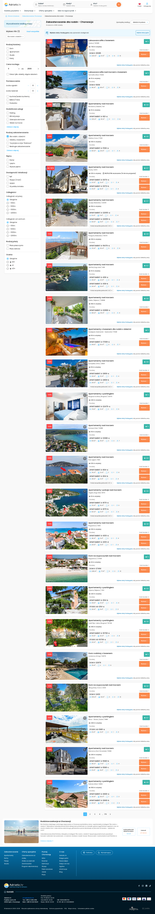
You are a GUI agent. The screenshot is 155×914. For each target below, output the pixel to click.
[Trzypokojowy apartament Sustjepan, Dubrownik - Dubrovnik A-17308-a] (67, 342)
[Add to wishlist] (85, 42)
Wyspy (44, 866)
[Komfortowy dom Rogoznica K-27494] (67, 568)
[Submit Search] (118, 4)
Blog (61, 872)
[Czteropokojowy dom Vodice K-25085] (67, 53)
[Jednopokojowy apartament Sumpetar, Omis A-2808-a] (67, 373)
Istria (43, 858)
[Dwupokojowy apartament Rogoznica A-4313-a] (67, 535)
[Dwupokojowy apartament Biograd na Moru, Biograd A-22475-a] (67, 406)
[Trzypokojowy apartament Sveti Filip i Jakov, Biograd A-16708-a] (67, 633)
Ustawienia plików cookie (86, 908)
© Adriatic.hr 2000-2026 (12, 908)
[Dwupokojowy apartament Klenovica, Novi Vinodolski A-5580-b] (67, 761)
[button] (46, 4)
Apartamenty (8, 855)
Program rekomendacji (30, 866)
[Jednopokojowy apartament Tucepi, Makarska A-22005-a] (67, 212)
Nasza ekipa (63, 861)
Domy (6, 858)
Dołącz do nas (64, 864)
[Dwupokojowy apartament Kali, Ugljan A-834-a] (67, 470)
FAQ (65, 908)
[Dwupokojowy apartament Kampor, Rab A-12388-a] (67, 438)
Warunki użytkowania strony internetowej (34, 908)
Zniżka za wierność (28, 861)
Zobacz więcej (12, 127)
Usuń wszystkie (33, 31)
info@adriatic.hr (28, 898)
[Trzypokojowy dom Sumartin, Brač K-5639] (67, 85)
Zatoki (44, 872)
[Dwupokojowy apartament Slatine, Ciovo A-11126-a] (67, 148)
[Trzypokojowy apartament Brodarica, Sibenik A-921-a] (67, 116)
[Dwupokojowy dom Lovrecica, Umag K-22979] (67, 666)
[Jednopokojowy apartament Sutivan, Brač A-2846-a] (67, 794)
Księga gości (63, 858)
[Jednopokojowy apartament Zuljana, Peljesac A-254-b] (67, 600)
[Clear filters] (23, 36)
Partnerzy (89, 853)
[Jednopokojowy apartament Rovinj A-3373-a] (67, 180)
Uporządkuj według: (123, 22)
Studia (6, 864)
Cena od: (143, 832)
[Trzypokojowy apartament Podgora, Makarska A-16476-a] (67, 245)
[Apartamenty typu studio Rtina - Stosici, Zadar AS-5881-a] (67, 729)
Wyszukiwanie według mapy (19, 23)
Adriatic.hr (63, 855)
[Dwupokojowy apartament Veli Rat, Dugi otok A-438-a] (67, 277)
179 (105, 814)
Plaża (43, 875)
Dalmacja (45, 864)
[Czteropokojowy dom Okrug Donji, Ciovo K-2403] (67, 697)
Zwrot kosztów (27, 864)
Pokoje (6, 861)
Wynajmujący (106, 853)
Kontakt (10, 892)
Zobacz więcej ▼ (46, 841)
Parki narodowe (47, 869)
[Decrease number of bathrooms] (28, 85)
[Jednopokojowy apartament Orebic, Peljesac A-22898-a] (67, 310)
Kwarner (44, 861)
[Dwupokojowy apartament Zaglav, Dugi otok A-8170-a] (67, 502)
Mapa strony (72, 908)
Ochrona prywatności (56, 908)
